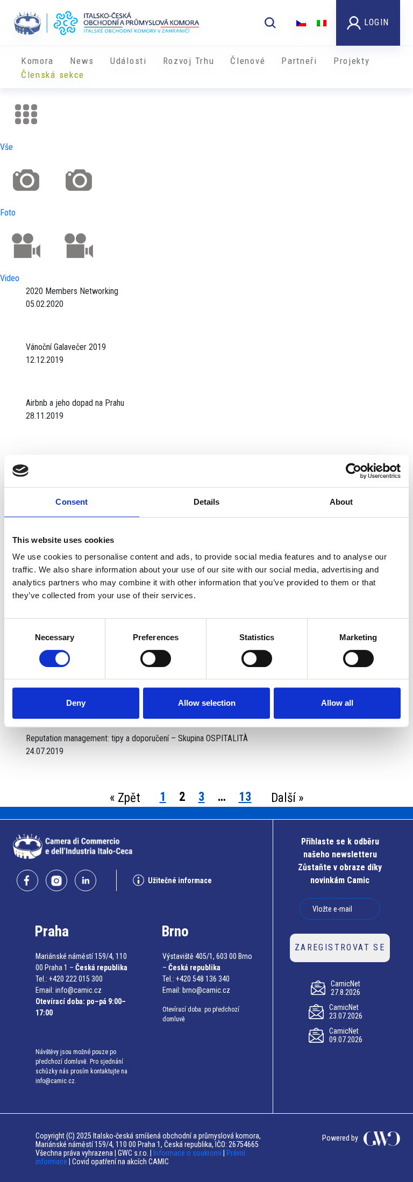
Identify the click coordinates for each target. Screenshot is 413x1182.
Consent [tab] (71, 501)
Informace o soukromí (188, 1153)
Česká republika (101, 967)
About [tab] (341, 501)
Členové (247, 60)
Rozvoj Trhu (189, 60)
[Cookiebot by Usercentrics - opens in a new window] (354, 471)
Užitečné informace (180, 880)
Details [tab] (207, 501)
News (82, 60)
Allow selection (207, 702)
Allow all (337, 702)
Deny (76, 702)
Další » (287, 798)
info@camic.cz (78, 990)
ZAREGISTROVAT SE (340, 947)
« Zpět (125, 798)
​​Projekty (351, 60)
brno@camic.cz (206, 990)
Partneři (299, 60)
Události (128, 60)
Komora (37, 60)
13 (245, 797)
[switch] (155, 658)
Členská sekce (52, 74)
